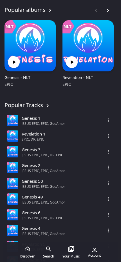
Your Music (71, 256)
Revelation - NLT (77, 77)
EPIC (9, 84)
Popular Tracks (24, 105)
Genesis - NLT (17, 77)
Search (48, 256)
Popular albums (25, 9)
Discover (27, 256)
